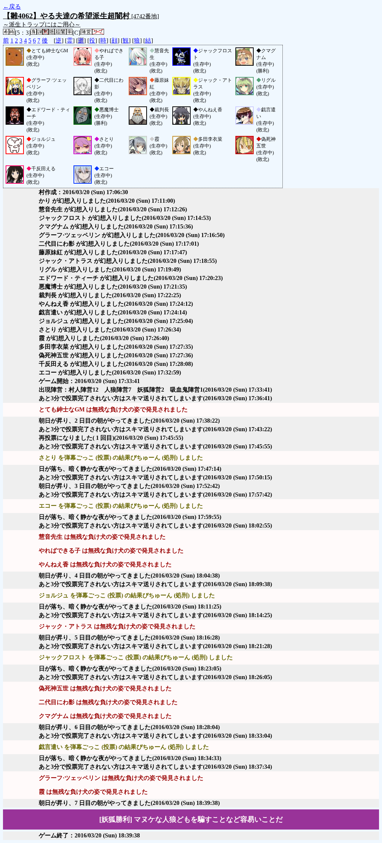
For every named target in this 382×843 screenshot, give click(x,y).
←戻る (12, 6)
